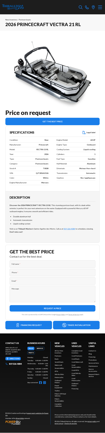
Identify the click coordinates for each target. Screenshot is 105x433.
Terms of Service (74, 314)
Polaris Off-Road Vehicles (60, 395)
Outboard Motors (58, 381)
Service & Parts (94, 363)
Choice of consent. (70, 423)
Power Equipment (58, 387)
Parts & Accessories (93, 370)
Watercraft (58, 365)
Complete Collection (58, 405)
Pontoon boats (25, 20)
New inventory (11, 20)
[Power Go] (27, 422)
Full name (16, 264)
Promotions (93, 360)
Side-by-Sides (59, 374)
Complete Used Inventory (77, 352)
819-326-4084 (69, 229)
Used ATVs (75, 370)
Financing (75, 389)
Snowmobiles (59, 368)
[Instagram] (44, 382)
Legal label (90, 132)
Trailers (57, 391)
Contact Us (92, 351)
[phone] (87, 7)
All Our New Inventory (59, 352)
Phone (15, 272)
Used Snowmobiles (76, 366)
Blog (90, 354)
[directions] (93, 7)
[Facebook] (40, 382)
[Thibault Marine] (13, 7)
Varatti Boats (59, 362)
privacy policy (92, 421)
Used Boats (76, 359)
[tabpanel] (37, 367)
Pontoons (58, 356)
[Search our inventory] (80, 7)
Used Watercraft (77, 362)
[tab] (30, 348)
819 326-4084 (15, 364)
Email (14, 281)
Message (15, 289)
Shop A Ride (20, 418)
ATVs (56, 371)
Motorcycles (59, 377)
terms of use (59, 423)
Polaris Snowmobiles (59, 400)
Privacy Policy (60, 314)
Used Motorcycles (76, 379)
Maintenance (93, 366)
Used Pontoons (77, 356)
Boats (57, 359)
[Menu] (100, 7)
